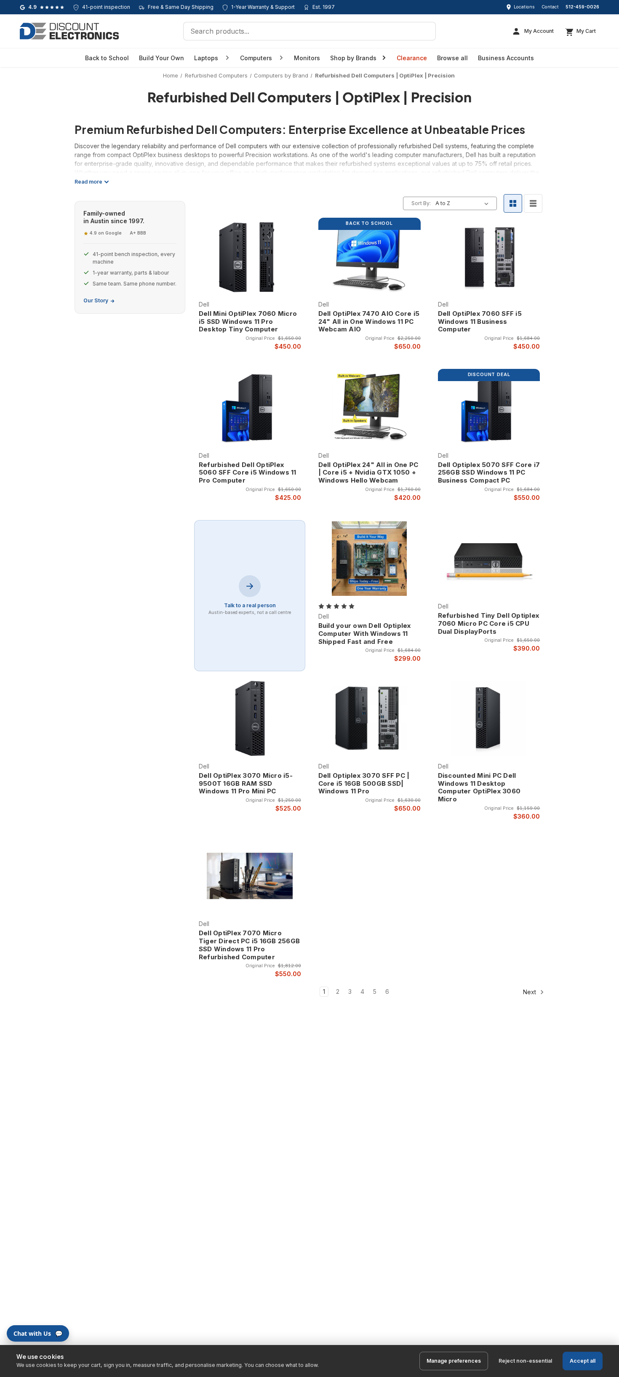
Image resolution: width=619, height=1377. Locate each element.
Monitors (307, 57)
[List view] (533, 203)
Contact (550, 7)
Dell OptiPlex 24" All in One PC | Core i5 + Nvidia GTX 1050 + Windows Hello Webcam (368, 473)
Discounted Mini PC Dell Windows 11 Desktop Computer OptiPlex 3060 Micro (479, 787)
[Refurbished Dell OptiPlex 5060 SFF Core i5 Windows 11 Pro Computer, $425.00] (250, 407)
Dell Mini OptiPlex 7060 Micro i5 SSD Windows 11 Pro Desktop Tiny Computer (248, 322)
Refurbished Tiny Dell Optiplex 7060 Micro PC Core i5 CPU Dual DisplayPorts (488, 623)
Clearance (412, 57)
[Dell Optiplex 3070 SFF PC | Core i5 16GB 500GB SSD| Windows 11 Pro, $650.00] (369, 718)
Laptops (206, 57)
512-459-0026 (582, 7)
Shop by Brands (353, 57)
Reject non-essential (525, 1361)
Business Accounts (506, 57)
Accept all (582, 1361)
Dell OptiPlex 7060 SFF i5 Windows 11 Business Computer (480, 322)
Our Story (95, 300)
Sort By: (421, 203)
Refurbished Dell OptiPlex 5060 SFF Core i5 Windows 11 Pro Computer (247, 473)
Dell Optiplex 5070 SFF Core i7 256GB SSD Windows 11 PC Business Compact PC (489, 473)
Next (530, 991)
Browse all (452, 57)
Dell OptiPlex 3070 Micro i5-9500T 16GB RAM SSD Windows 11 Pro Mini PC (246, 783)
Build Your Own (161, 57)
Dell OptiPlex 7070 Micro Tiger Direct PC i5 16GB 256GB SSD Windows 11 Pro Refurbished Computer (249, 945)
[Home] (69, 31)
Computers (256, 57)
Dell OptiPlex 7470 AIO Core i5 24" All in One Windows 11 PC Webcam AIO (369, 322)
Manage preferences (454, 1361)
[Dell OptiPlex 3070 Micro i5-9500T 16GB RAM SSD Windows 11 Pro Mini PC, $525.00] (250, 718)
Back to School (107, 57)
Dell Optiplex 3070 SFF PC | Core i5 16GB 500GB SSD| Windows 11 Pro (364, 783)
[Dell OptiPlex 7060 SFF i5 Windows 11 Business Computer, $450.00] (489, 256)
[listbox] (463, 203)
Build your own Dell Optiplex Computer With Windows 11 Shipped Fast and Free (364, 634)
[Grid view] (513, 203)
